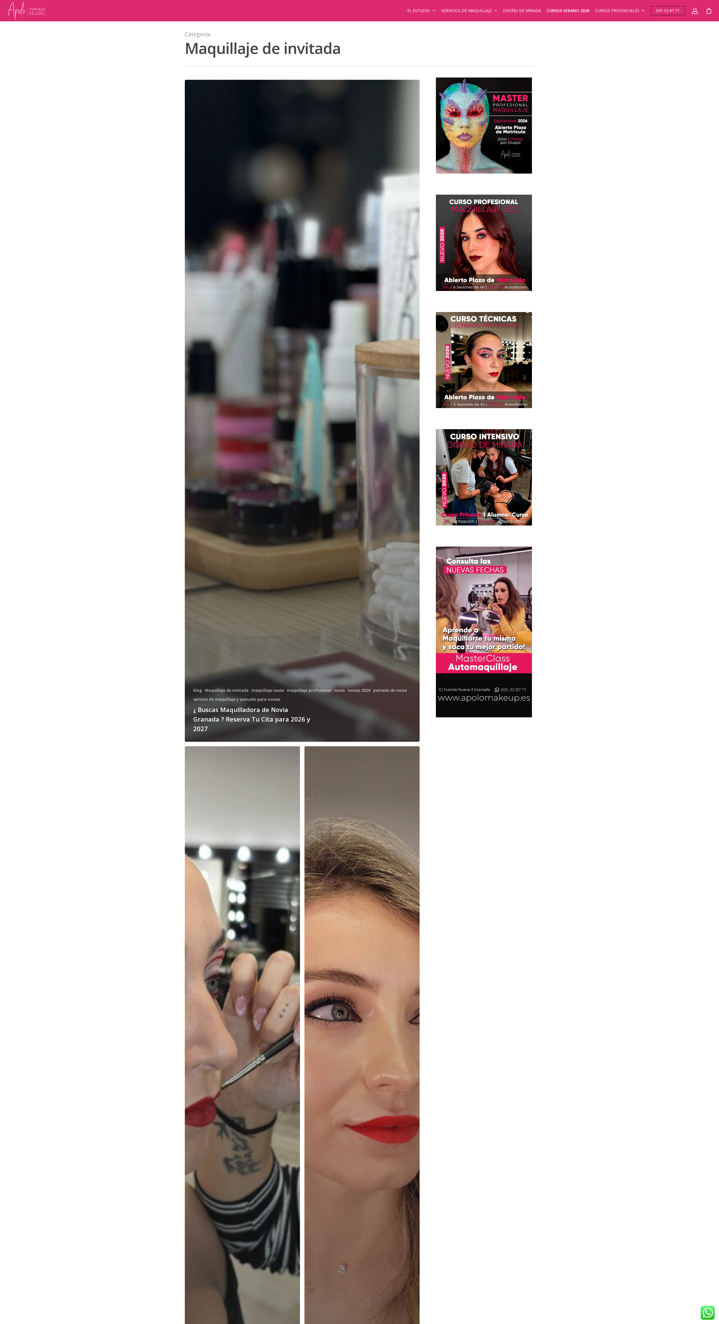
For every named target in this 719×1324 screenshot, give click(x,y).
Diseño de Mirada (522, 10)
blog (197, 690)
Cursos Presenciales (617, 10)
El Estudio (418, 10)
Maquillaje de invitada (227, 690)
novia (339, 690)
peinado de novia (390, 690)
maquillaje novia (267, 690)
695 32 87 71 (668, 10)
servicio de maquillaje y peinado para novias (236, 699)
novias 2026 (359, 690)
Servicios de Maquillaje (466, 10)
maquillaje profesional (309, 690)
